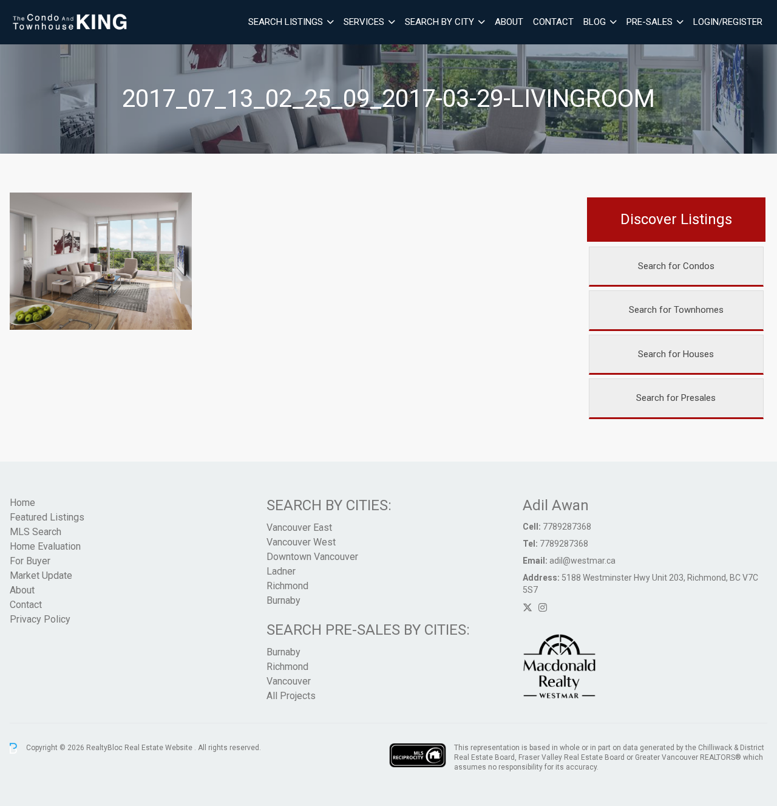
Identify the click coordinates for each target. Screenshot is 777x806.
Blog (594, 21)
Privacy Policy (40, 619)
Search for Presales (676, 397)
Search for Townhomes (676, 309)
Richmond (287, 586)
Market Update (41, 575)
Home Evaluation (45, 546)
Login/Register (727, 21)
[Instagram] (542, 607)
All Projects (291, 696)
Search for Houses (676, 354)
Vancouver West (301, 542)
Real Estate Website (159, 747)
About (509, 21)
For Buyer (30, 561)
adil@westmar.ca (582, 560)
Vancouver (288, 681)
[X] (527, 607)
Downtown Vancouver (312, 556)
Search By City (439, 21)
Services (364, 21)
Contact (553, 21)
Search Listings (285, 21)
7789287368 (567, 526)
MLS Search (35, 532)
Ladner (281, 571)
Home (22, 502)
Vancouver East (299, 527)
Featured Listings (47, 517)
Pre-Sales (649, 21)
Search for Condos (676, 266)
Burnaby (283, 600)
